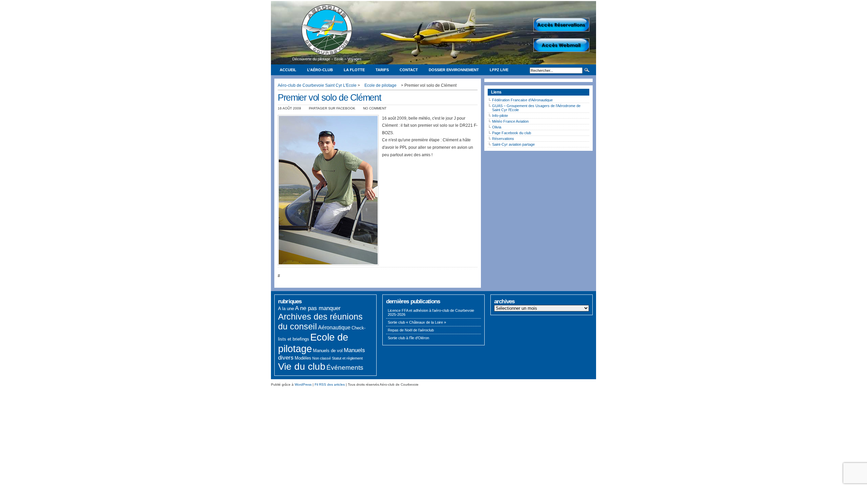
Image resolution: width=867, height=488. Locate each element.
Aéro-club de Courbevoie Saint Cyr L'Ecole (317, 85)
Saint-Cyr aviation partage (513, 144)
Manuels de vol (328, 350)
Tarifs (382, 70)
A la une (286, 308)
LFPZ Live (499, 70)
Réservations (503, 139)
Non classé (321, 358)
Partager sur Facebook (332, 108)
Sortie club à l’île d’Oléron (408, 338)
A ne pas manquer (318, 308)
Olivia (496, 127)
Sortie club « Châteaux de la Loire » (417, 322)
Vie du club (301, 366)
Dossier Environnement (454, 70)
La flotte (354, 70)
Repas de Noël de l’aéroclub (411, 330)
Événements (344, 367)
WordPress (303, 384)
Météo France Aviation (510, 121)
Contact (409, 70)
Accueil (288, 70)
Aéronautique (334, 327)
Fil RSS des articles (330, 384)
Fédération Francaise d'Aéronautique (522, 100)
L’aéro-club (320, 70)
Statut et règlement (347, 358)
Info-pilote (500, 116)
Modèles (303, 358)
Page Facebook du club (511, 133)
